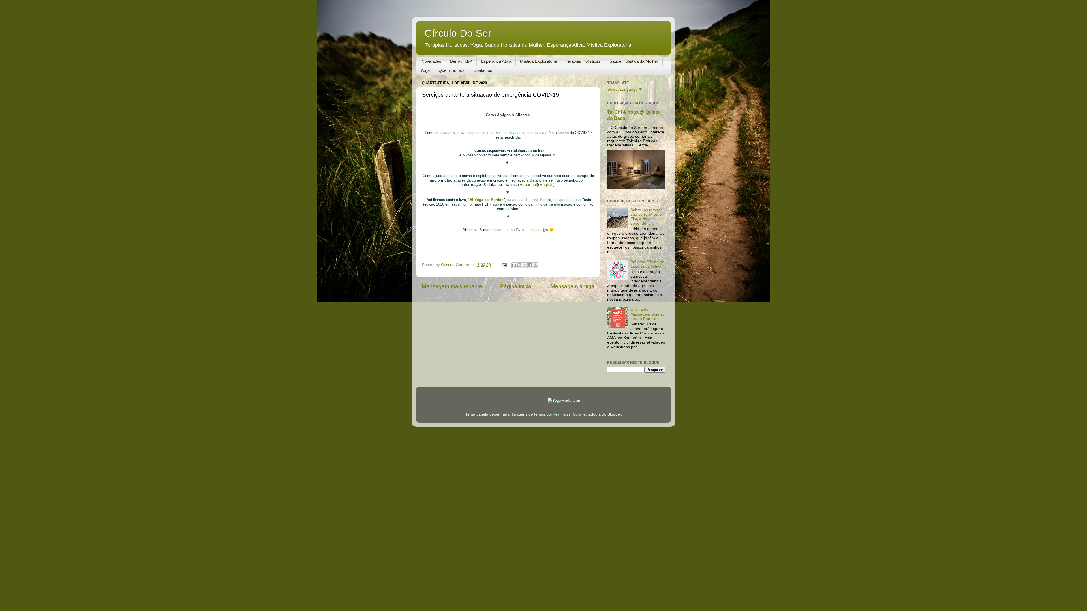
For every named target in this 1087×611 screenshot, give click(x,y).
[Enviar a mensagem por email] (514, 265)
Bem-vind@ (461, 61)
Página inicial (516, 286)
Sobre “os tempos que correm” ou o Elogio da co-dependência (646, 217)
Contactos (482, 70)
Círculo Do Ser (458, 33)
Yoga (425, 70)
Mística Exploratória (538, 61)
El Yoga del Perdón (487, 200)
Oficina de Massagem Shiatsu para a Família (647, 314)
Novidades (431, 61)
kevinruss (561, 414)
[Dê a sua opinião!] (519, 265)
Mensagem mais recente (452, 286)
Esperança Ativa (496, 61)
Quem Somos (451, 70)
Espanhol (528, 184)
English (546, 184)
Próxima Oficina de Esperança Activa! (647, 264)
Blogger (614, 414)
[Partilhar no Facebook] (530, 265)
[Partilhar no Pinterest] (535, 265)
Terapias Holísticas (583, 61)
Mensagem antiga (572, 286)
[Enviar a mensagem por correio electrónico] (504, 265)
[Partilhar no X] (525, 265)
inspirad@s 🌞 (542, 230)
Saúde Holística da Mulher (633, 61)
